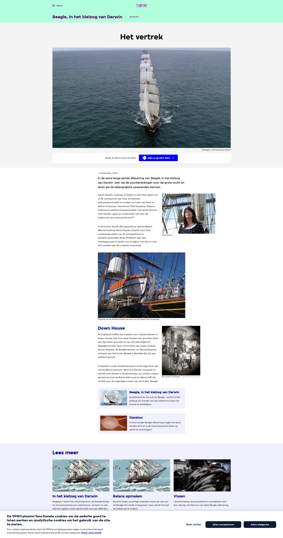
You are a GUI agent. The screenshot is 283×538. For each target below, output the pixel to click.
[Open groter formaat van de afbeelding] (189, 214)
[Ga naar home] (141, 6)
